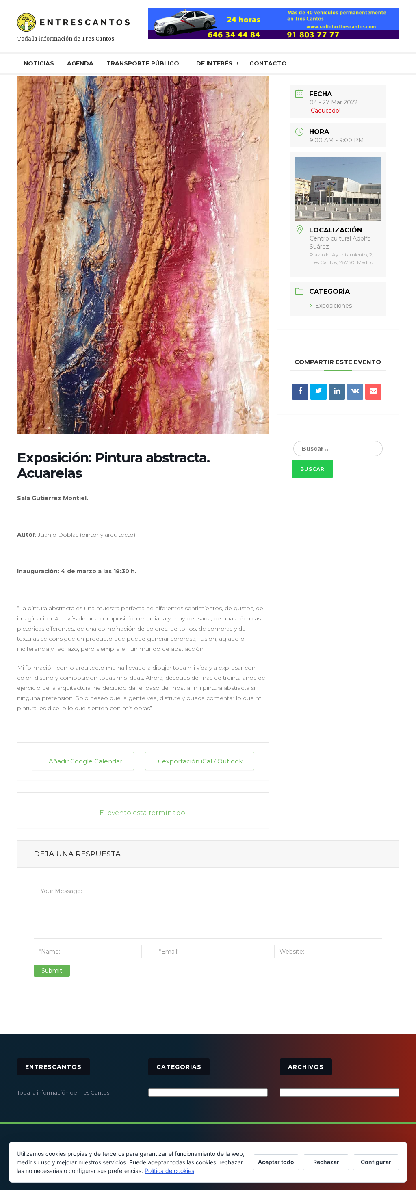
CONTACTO (268, 63)
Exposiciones (333, 305)
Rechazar (326, 1161)
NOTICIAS (39, 63)
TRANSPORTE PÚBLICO (142, 63)
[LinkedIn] (337, 392)
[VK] (355, 392)
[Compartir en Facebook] (300, 392)
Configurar (376, 1161)
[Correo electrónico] (373, 392)
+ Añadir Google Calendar (82, 761)
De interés (214, 63)
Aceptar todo (276, 1161)
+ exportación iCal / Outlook (200, 761)
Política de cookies (169, 1170)
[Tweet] (318, 392)
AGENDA (80, 63)
